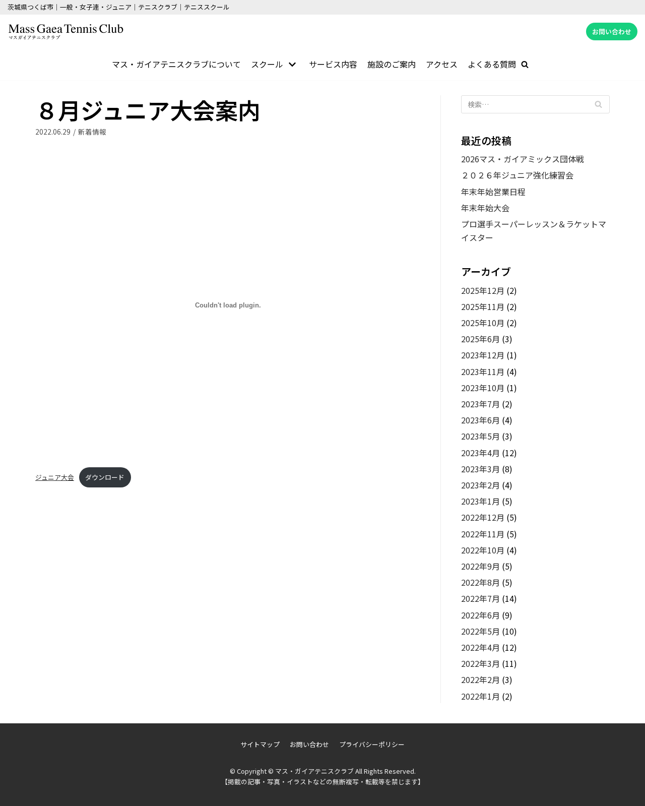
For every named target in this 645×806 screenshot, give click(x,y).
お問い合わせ (611, 31)
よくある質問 (492, 64)
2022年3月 (480, 663)
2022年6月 (480, 615)
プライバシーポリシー (372, 744)
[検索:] (535, 104)
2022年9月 (480, 566)
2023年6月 (480, 420)
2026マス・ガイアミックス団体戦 (522, 159)
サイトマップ (260, 744)
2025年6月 (480, 339)
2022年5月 (480, 631)
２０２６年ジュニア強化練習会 (517, 175)
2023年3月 (480, 469)
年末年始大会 (485, 208)
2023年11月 (482, 371)
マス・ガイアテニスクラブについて (176, 64)
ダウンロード (104, 477)
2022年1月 (480, 696)
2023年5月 (480, 436)
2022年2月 (480, 679)
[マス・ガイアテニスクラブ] (65, 32)
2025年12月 (482, 290)
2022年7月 (480, 598)
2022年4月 (480, 647)
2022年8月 (480, 582)
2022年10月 (482, 550)
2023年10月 (482, 388)
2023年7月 (480, 404)
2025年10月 (482, 323)
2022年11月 (482, 534)
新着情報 (92, 132)
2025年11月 (482, 306)
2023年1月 (480, 501)
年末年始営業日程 (493, 191)
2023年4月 (480, 453)
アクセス (442, 64)
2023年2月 (480, 485)
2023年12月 (482, 355)
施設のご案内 (391, 64)
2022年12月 (482, 517)
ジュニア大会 (54, 477)
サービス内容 (333, 64)
